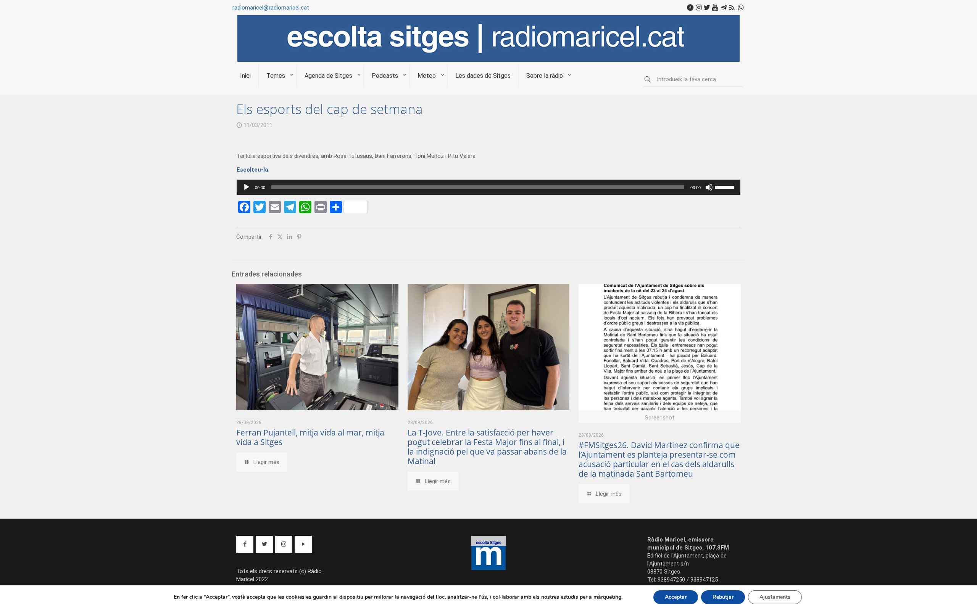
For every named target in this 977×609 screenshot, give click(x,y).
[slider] (726, 186)
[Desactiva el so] (709, 187)
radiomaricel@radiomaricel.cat (270, 7)
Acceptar (676, 597)
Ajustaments (774, 597)
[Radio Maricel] (488, 59)
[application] (488, 187)
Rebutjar (723, 597)
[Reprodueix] (246, 187)
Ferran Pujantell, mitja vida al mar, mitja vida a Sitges (310, 437)
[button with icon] (244, 544)
